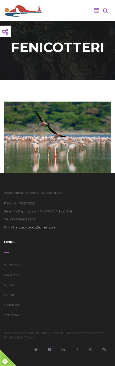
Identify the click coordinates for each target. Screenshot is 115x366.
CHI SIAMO (11, 274)
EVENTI (9, 295)
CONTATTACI (12, 315)
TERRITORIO (12, 305)
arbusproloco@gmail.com (36, 227)
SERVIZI (9, 285)
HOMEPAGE (12, 264)
